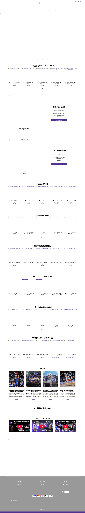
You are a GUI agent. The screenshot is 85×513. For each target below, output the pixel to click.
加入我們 (19, 484)
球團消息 (14, 10)
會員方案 (40, 10)
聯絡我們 (70, 10)
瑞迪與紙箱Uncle (30, 10)
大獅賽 (61, 10)
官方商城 (65, 10)
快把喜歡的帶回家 (59, 120)
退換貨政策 (42, 485)
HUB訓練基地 (56, 10)
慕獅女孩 (23, 10)
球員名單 (19, 10)
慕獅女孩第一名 (59, 163)
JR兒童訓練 (50, 10)
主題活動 (44, 10)
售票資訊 (35, 10)
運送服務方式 (42, 484)
